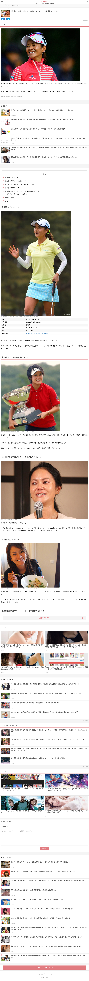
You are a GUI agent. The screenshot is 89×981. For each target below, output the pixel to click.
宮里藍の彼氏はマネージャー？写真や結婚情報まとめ (22, 191)
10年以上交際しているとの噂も (17, 194)
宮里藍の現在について (12, 188)
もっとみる (85, 720)
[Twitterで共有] (2, 19)
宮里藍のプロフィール (12, 177)
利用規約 (41, 974)
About (36, 974)
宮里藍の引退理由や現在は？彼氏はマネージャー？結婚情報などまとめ (34, 11)
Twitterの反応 (9, 197)
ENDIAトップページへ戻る (44, 967)
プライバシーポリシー (49, 974)
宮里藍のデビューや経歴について (16, 181)
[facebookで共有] (5, 19)
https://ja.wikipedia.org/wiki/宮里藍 (37, 333)
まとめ (7, 201)
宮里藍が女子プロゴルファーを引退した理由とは (21, 184)
